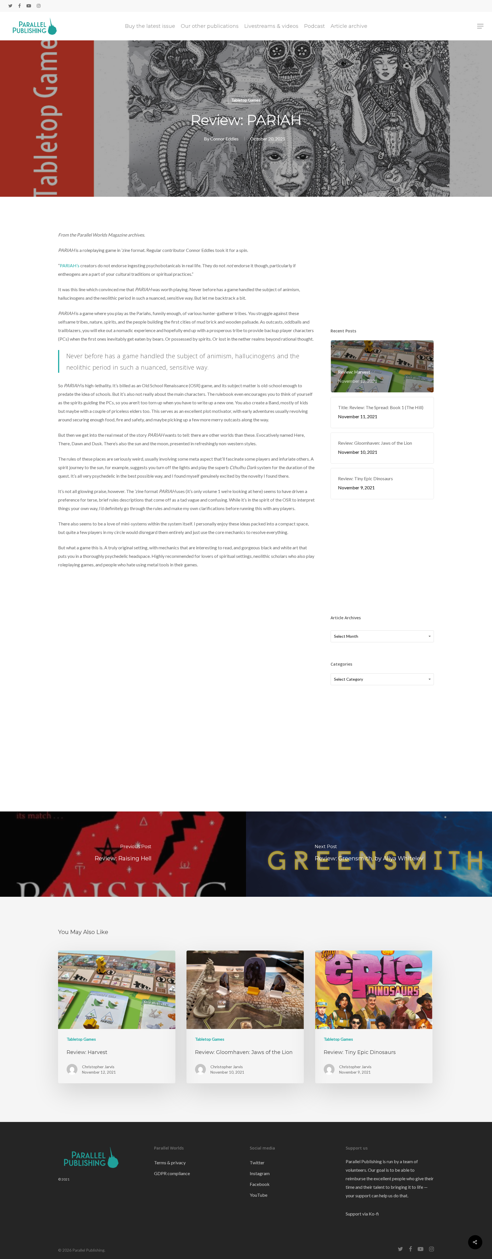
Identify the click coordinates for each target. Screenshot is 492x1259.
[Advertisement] (382, 269)
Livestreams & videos (271, 26)
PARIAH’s (69, 265)
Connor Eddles (224, 138)
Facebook (260, 1184)
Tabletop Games (246, 100)
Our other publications (210, 26)
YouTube (258, 1195)
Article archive (349, 26)
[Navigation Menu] (480, 26)
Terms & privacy (170, 1162)
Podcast (314, 26)
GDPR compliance (172, 1173)
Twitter (257, 1162)
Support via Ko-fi (362, 1213)
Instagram (260, 1173)
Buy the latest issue (150, 26)
